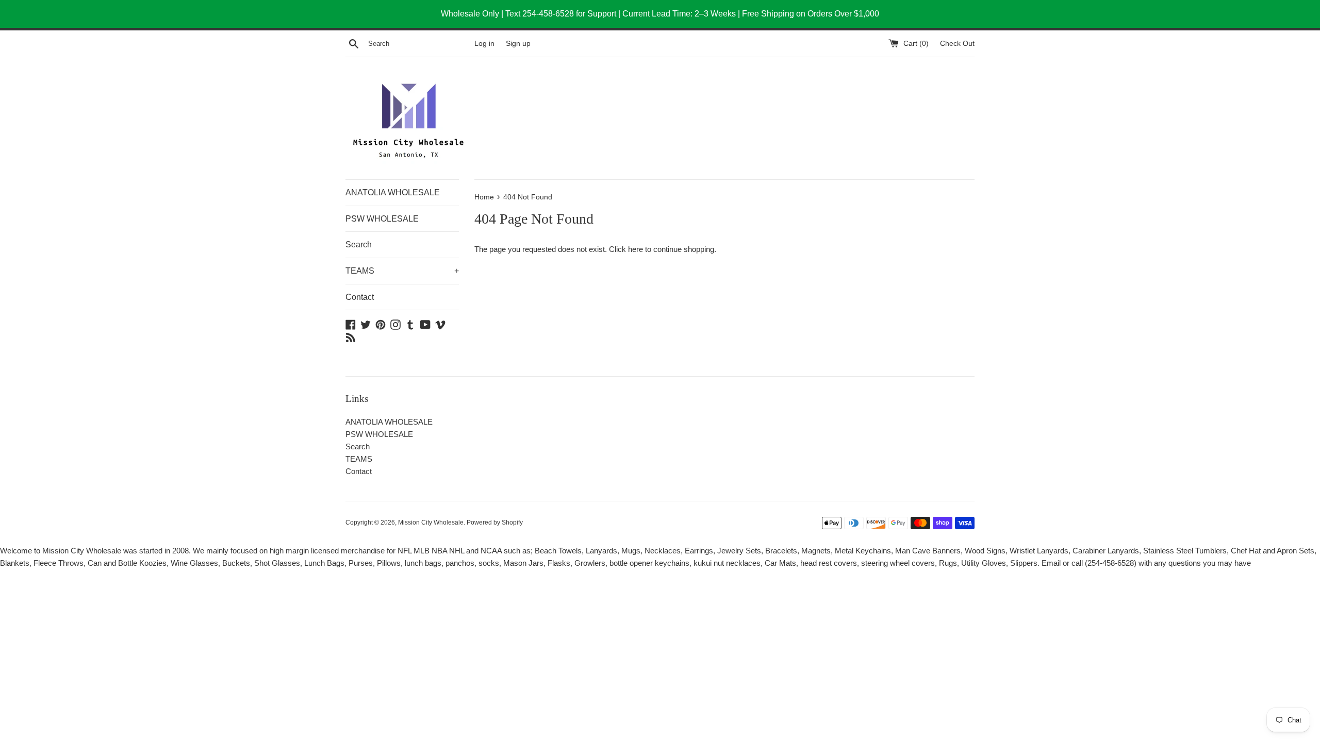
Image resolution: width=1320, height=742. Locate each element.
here (635, 249)
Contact (359, 297)
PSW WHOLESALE (382, 218)
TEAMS (402, 270)
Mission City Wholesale (431, 522)
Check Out (957, 43)
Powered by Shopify (495, 522)
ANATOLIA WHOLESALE (392, 192)
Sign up (518, 43)
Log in (484, 43)
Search (358, 244)
